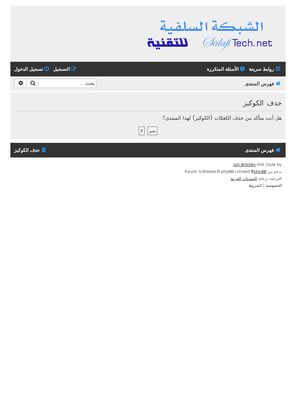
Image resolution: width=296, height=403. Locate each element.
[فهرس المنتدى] (211, 34)
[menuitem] (226, 69)
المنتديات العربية (243, 178)
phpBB (260, 171)
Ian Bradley (244, 165)
